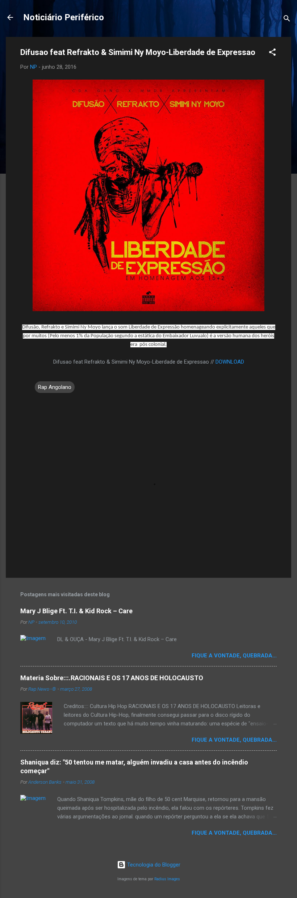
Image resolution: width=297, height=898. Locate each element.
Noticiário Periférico (63, 17)
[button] (272, 53)
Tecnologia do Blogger (153, 864)
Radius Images (167, 879)
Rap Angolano (54, 387)
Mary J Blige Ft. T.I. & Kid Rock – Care (76, 611)
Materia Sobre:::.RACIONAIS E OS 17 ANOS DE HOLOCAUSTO (111, 678)
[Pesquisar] (287, 20)
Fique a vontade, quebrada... (234, 655)
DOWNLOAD (230, 362)
